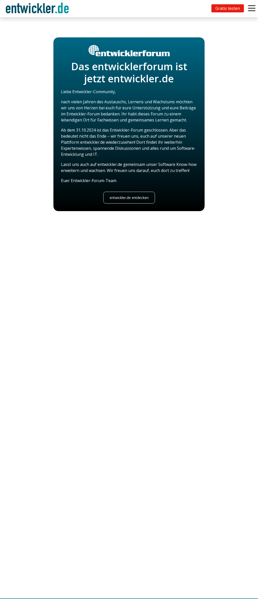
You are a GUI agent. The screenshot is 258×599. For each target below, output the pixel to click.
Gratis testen (227, 8)
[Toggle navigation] (38, 8)
